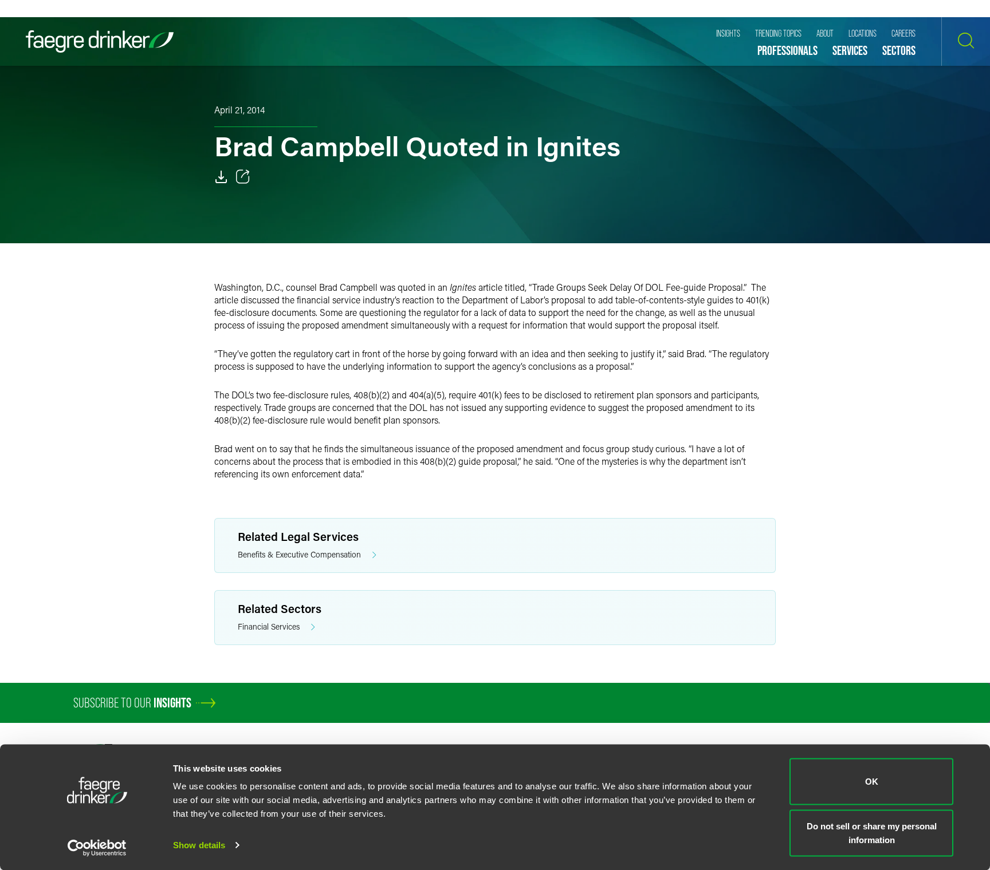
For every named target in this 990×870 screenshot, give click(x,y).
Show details (199, 845)
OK (871, 781)
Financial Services (269, 626)
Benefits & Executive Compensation (299, 554)
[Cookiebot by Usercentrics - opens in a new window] (97, 847)
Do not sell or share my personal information (872, 832)
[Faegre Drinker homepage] (100, 41)
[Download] (221, 176)
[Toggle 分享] (243, 176)
